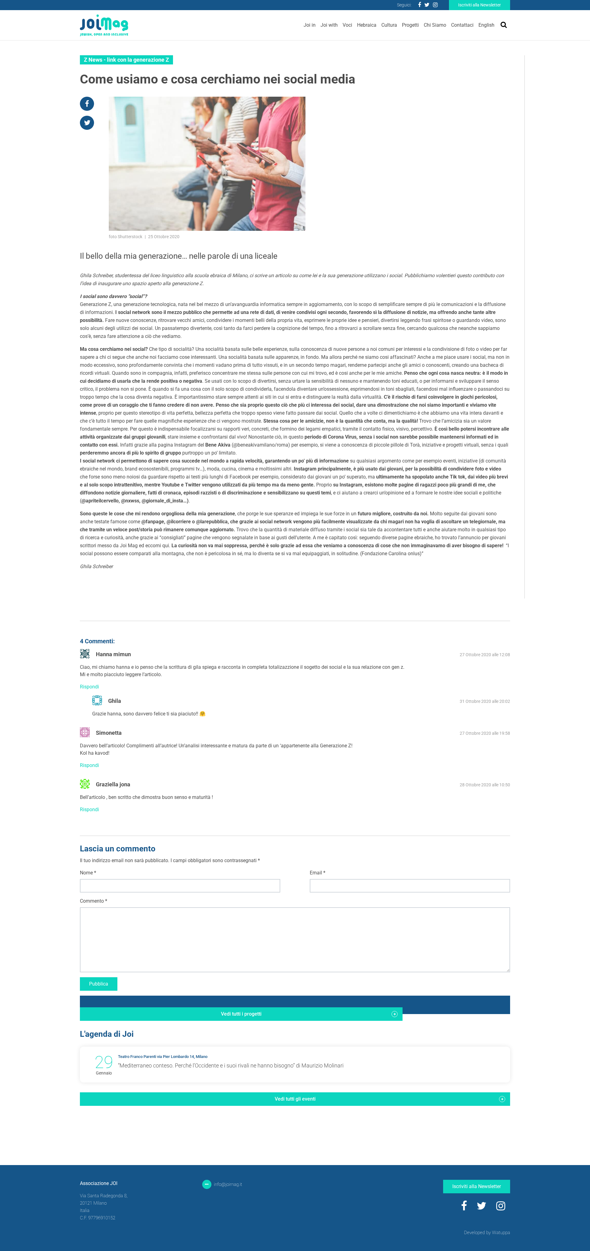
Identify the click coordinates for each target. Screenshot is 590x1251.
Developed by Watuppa (487, 1232)
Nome (88, 873)
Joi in (310, 25)
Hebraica (366, 25)
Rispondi (89, 687)
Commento (93, 901)
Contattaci (462, 25)
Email (317, 873)
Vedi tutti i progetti (241, 1014)
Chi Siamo (435, 25)
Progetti (410, 25)
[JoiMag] (104, 25)
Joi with (329, 25)
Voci (347, 25)
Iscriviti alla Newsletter (479, 4)
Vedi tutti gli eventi (295, 1099)
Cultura (389, 25)
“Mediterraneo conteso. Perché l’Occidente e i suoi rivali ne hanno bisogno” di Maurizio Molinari (231, 1065)
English (486, 25)
